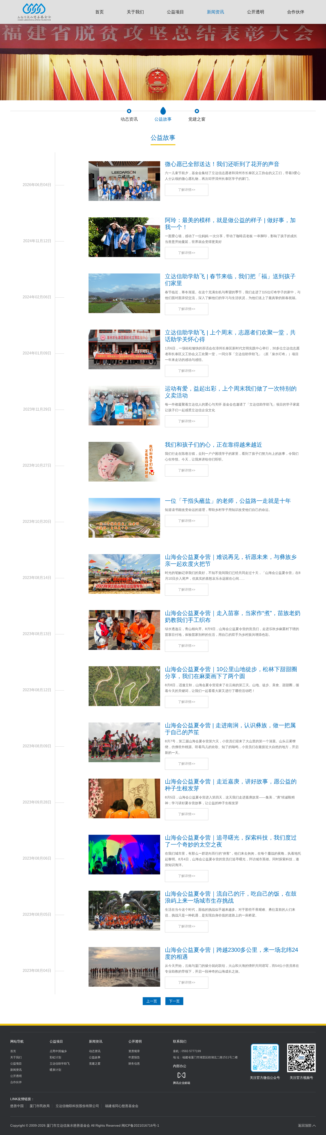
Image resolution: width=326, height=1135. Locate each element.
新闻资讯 (215, 12)
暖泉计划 (55, 1069)
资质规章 (134, 1051)
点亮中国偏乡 (58, 1051)
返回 (304, 1125)
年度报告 (134, 1057)
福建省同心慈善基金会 (121, 1106)
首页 (99, 12)
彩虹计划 (55, 1057)
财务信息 (134, 1063)
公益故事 (94, 1057)
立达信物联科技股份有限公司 (77, 1106)
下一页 (174, 1001)
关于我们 (135, 12)
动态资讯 (94, 1051)
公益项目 (175, 12)
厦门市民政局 (40, 1106)
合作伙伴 (295, 12)
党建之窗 (94, 1063)
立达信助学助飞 (60, 1063)
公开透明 (255, 12)
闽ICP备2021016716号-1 (140, 1125)
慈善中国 (17, 1106)
